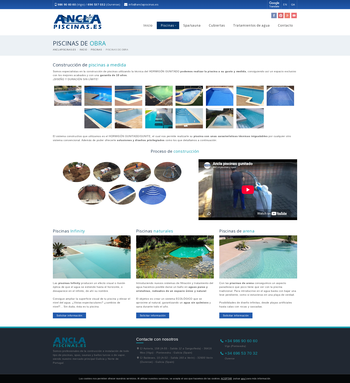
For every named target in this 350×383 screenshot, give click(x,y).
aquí (243, 378)
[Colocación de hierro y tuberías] (92, 194)
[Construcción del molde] (107, 172)
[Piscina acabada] (122, 194)
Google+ (287, 15)
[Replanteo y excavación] (76, 172)
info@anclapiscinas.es (144, 4)
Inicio (83, 49)
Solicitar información (69, 315)
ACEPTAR (226, 378)
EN (285, 4)
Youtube (294, 15)
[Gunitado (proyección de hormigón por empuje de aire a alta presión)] (168, 172)
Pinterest (280, 15)
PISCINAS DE (79, 43)
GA (293, 4)
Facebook (274, 15)
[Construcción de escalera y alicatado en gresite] (152, 194)
